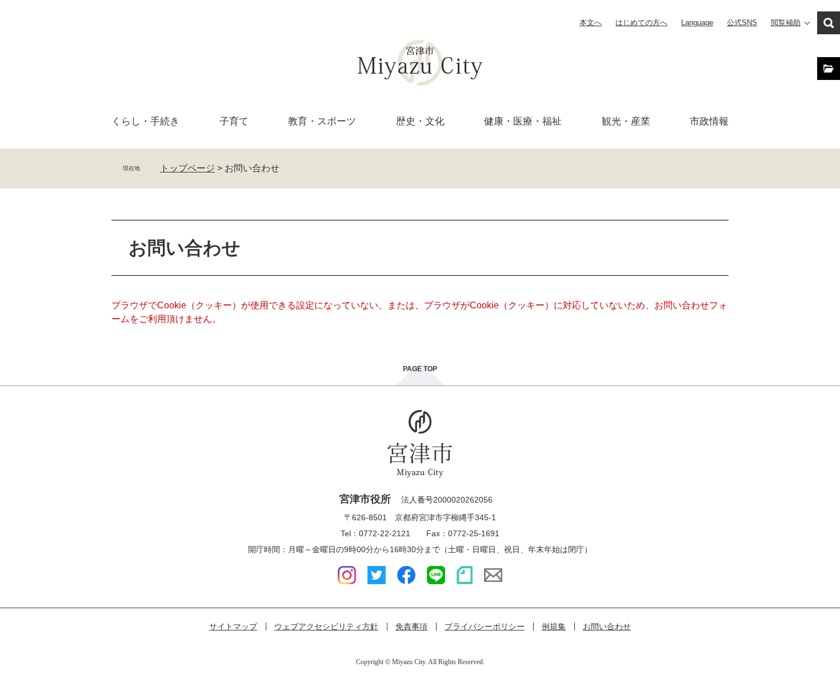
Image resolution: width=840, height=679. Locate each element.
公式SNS (742, 22)
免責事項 (411, 626)
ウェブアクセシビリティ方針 (326, 626)
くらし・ (145, 121)
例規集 (554, 626)
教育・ (322, 121)
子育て (234, 121)
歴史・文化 (420, 121)
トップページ (187, 168)
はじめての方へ (641, 22)
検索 (828, 22)
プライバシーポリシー (485, 626)
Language (697, 22)
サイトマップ (233, 626)
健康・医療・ (523, 121)
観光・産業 (626, 121)
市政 (709, 121)
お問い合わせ (607, 626)
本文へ (590, 22)
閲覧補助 (786, 22)
